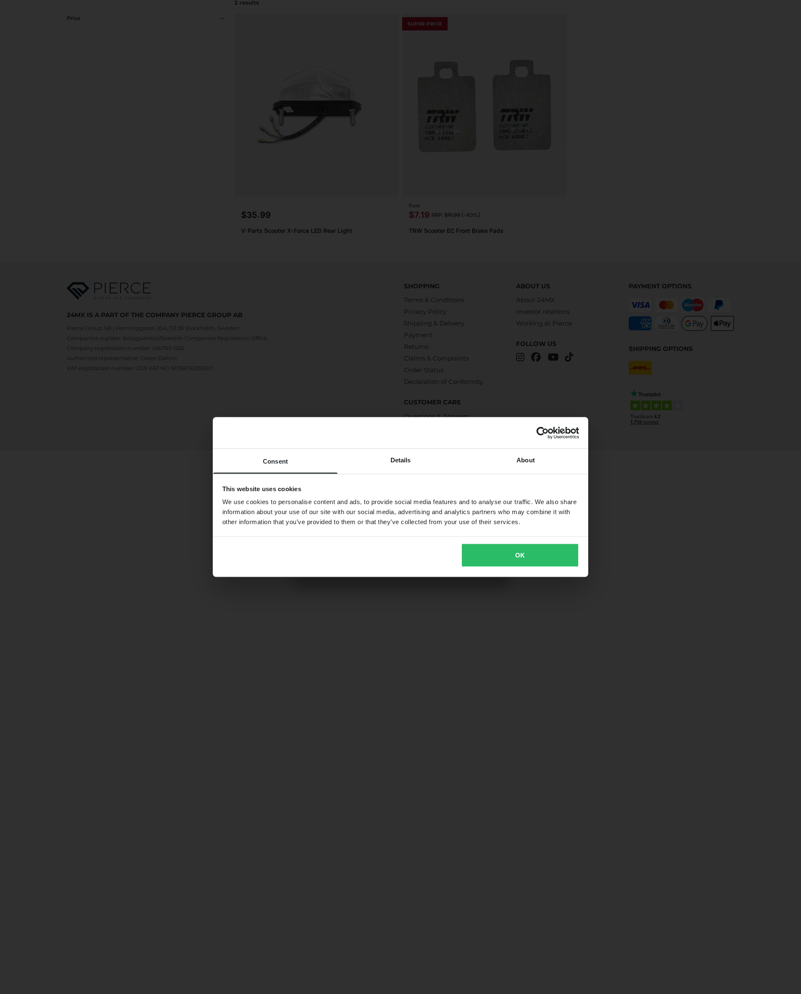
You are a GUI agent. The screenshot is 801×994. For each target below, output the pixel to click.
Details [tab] (400, 460)
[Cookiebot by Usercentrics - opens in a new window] (542, 432)
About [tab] (525, 460)
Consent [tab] (275, 461)
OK (520, 554)
